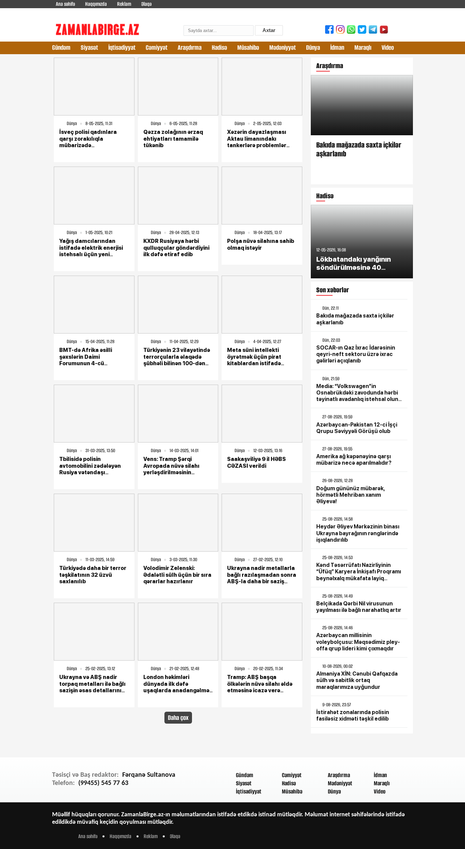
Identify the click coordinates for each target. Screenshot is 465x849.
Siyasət (89, 47)
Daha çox (178, 717)
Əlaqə (146, 3)
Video (388, 47)
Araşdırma (190, 47)
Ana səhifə (65, 3)
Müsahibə (248, 47)
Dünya (313, 47)
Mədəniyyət (282, 47)
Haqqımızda (96, 3)
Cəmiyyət (156, 47)
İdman (337, 47)
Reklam (124, 3)
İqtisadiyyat (121, 47)
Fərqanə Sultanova (148, 775)
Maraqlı (362, 47)
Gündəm (61, 47)
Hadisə (219, 47)
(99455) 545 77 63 (103, 783)
